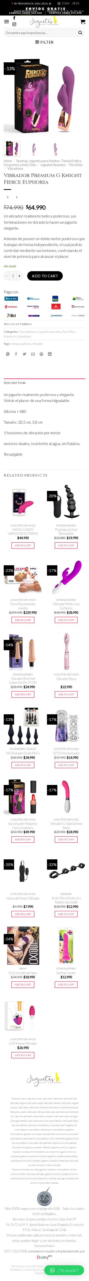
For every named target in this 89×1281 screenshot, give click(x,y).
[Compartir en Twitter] (24, 354)
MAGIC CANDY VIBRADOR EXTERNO (23, 532)
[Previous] (11, 95)
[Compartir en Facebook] (16, 354)
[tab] (44, 383)
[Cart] (82, 21)
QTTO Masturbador (66, 753)
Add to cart (45, 276)
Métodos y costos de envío (27, 1269)
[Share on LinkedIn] (50, 354)
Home (8, 161)
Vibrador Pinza (66, 679)
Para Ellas (76, 165)
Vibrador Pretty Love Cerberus (66, 606)
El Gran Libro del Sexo (23, 973)
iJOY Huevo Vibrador (23, 1043)
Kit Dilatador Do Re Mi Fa (23, 753)
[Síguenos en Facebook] (14, 18)
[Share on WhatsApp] (8, 354)
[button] (64, 1270)
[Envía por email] (33, 354)
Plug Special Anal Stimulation (66, 532)
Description (15, 383)
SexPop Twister (66, 973)
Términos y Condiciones (27, 1266)
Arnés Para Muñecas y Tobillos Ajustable (66, 900)
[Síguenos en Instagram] (14, 24)
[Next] (77, 95)
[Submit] (80, 33)
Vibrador (37, 344)
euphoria (25, 344)
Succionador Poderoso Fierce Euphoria (22, 826)
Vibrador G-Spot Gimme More (66, 826)
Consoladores (28, 331)
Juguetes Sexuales (52, 165)
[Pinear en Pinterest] (41, 354)
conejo (15, 344)
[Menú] (6, 21)
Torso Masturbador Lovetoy (23, 606)
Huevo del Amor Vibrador (23, 898)
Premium (10, 336)
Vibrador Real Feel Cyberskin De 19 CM (23, 681)
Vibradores (15, 168)
